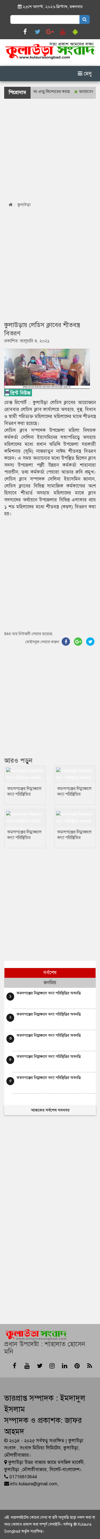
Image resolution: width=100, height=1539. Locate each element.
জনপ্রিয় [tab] (50, 983)
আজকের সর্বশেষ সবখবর (50, 1110)
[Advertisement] (50, 149)
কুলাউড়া (24, 204)
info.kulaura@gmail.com (33, 1484)
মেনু (87, 73)
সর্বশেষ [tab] (50, 973)
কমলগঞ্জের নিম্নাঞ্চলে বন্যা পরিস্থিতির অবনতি (24, 794)
